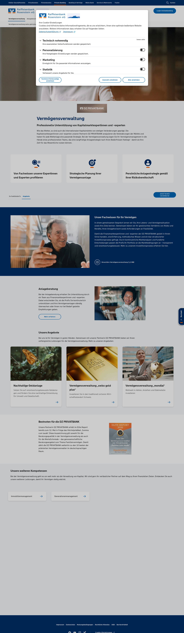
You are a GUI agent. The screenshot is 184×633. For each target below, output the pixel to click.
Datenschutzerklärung (49, 31)
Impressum (68, 31)
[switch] (142, 49)
